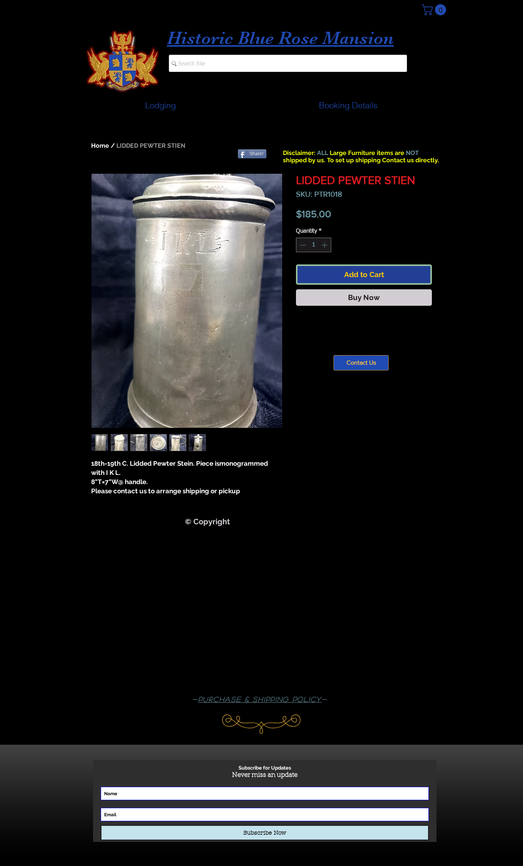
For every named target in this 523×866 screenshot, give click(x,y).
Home (100, 145)
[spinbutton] (313, 245)
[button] (435, 9)
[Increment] (325, 245)
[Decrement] (302, 245)
